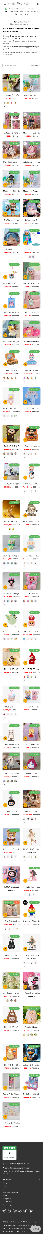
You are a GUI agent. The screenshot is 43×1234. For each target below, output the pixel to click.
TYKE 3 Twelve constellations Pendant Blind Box (31, 594)
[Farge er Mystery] (17, 928)
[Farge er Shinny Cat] (15, 601)
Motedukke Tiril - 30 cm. (11, 191)
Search (5, 1183)
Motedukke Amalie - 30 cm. (31, 191)
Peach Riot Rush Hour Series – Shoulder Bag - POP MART (31, 993)
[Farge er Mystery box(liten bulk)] (4, 781)
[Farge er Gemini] (4, 714)
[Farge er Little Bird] (35, 563)
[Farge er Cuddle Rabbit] (4, 453)
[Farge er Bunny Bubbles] (35, 639)
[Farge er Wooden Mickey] (28, 453)
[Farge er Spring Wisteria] (29, 894)
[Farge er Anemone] (35, 1034)
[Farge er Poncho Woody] (12, 378)
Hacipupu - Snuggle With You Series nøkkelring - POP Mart (11, 631)
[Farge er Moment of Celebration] (31, 491)
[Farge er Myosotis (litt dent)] (28, 1034)
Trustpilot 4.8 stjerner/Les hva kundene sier (23, 9)
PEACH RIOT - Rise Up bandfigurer (31, 955)
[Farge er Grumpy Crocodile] (12, 639)
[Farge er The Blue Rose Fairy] (11, 1000)
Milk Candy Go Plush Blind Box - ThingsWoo (31, 283)
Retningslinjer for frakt (24, 1228)
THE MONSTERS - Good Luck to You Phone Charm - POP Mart (11, 522)
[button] (5, 89)
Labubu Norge (7, 54)
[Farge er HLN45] (33, 256)
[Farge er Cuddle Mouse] (12, 453)
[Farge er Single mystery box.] (7, 1000)
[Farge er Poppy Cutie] (31, 963)
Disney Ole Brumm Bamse (31, 745)
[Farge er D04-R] (12, 102)
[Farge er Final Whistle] (28, 491)
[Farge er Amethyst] (31, 819)
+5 (24, 822)
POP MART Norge (29, 52)
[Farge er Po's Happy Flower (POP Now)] (24, 676)
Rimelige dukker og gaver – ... (21, 24)
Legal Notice (7, 1202)
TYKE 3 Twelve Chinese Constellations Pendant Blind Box (31, 707)
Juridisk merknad (8, 1231)
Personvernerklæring (9, 1226)
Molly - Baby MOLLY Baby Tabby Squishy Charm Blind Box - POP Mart (11, 283)
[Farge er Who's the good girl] (8, 416)
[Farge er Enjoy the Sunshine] (15, 416)
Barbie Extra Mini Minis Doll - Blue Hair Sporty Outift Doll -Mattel (31, 249)
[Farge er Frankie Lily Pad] (31, 856)
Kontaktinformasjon (9, 1228)
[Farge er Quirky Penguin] (4, 639)
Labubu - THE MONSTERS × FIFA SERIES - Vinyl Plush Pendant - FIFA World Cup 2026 (11, 811)
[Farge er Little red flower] (15, 1000)
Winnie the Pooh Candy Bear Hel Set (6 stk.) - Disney (11, 1123)
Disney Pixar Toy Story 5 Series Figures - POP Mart (11, 371)
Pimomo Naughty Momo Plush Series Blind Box (31, 408)
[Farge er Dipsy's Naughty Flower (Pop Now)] (31, 676)
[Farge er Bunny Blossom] (31, 639)
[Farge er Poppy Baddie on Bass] (35, 963)
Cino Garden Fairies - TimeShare (11, 993)
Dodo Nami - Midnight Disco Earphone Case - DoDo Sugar (11, 249)
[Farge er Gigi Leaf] (28, 856)
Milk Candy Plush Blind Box (31, 313)
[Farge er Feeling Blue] (12, 416)
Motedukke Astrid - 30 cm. (31, 95)
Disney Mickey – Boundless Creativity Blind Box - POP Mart (31, 446)
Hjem (15, 22)
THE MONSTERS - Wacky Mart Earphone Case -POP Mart (11, 1065)
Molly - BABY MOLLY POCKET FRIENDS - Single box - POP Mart (11, 408)
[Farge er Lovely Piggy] (8, 639)
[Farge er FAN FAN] (15, 563)
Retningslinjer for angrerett (27, 1226)
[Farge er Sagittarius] (15, 714)
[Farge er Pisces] (35, 601)
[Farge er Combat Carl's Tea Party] (4, 378)
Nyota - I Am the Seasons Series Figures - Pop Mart (31, 887)
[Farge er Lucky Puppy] (15, 639)
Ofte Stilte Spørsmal (10, 1192)
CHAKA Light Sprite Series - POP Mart (11, 745)
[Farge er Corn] (31, 378)
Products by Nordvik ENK (17, 1222)
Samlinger (23, 22)
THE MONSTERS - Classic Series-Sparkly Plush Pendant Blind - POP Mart (11, 669)
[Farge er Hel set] (13, 529)
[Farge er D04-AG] (4, 102)
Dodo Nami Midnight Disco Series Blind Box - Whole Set (31, 1094)
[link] (6, 11)
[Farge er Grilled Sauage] (35, 378)
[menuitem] (21, 1183)
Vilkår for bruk (20, 1231)
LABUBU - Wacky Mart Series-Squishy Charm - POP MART (11, 313)
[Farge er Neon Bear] (8, 601)
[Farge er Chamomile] (31, 1034)
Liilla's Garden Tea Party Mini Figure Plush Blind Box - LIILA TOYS (31, 220)
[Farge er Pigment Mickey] (31, 453)
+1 (24, 495)
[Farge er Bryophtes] (28, 819)
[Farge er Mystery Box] (4, 416)
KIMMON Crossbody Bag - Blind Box (11, 887)
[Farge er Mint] (12, 781)
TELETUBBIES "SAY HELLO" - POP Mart (31, 669)
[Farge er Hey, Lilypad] (15, 378)
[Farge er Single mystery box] (24, 563)
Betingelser (7, 1199)
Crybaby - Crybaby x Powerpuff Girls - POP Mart (31, 631)
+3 (4, 381)
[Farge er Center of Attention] (35, 491)
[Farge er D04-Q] (15, 102)
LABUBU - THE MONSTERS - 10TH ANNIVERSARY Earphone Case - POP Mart (11, 955)
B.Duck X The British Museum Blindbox (31, 1065)
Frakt (4, 1186)
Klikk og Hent (23, 14)
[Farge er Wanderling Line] (13, 928)
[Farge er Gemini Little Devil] (24, 601)
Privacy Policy (8, 1205)
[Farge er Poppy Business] (28, 963)
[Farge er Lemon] (8, 781)
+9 (4, 718)
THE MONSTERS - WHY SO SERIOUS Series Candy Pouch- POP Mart (11, 1027)
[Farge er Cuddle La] (8, 453)
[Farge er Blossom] (28, 639)
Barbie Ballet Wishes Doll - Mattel (11, 1094)
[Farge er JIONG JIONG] (8, 563)
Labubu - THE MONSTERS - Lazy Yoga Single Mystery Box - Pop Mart (31, 556)
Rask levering (13, 11)
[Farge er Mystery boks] (24, 856)
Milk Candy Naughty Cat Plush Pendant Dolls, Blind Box (11, 342)
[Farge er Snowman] (24, 819)
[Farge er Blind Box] (15, 453)
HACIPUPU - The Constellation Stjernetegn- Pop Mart (11, 707)
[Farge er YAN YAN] (12, 563)
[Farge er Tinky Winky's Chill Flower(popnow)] (35, 676)
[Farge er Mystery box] (4, 601)
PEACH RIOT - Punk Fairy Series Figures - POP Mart (31, 849)
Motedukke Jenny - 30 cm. (11, 162)
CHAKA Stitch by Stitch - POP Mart (11, 921)
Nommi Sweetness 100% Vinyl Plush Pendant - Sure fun (31, 342)
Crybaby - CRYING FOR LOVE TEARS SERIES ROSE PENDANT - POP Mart (31, 774)
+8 (24, 860)
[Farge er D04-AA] (8, 102)
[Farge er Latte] (15, 781)
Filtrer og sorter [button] (11, 65)
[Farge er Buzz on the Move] (8, 378)
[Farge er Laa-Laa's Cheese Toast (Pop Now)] (28, 676)
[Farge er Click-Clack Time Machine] (6, 928)
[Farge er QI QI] (4, 563)
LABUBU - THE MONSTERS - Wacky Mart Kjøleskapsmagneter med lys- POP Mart (31, 371)
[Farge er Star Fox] (12, 601)
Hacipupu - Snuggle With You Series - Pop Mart (11, 849)
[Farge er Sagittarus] (31, 601)
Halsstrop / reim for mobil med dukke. (11, 95)
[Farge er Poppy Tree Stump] (35, 856)
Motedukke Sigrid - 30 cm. (11, 133)
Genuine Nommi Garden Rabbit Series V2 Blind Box (31, 1027)
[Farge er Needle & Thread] (9, 928)
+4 (4, 106)
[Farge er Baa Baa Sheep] (8, 856)
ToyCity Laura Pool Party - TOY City (11, 220)
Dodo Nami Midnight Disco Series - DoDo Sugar (11, 594)
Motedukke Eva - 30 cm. (31, 133)
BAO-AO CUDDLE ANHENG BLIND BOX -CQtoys (11, 446)
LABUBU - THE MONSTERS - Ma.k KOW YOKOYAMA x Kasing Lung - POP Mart (31, 811)
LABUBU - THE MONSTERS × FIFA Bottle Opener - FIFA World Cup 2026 (31, 484)
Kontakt (5, 1195)
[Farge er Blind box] (15, 856)
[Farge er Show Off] (28, 563)
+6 (4, 784)
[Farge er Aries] (8, 714)
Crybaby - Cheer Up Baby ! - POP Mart (31, 921)
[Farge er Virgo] (12, 714)
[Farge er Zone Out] (31, 563)
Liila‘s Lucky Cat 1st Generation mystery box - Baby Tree (11, 774)
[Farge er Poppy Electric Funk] (24, 963)
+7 (24, 567)
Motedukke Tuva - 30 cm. (31, 162)
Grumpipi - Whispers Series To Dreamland (11, 556)
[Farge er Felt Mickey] (35, 453)
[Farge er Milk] (24, 378)
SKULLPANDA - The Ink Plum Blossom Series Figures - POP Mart (31, 522)
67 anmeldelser (9, 1157)
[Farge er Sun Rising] (35, 819)
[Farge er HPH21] (29, 256)
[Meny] (5, 3)
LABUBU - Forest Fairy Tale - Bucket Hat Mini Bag (11, 484)
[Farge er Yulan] (24, 1034)
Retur (5, 1189)
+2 (24, 381)
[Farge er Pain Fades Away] (24, 491)
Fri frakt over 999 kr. (31, 11)
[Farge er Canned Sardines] (28, 378)
